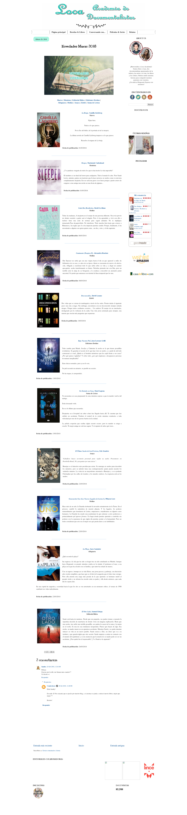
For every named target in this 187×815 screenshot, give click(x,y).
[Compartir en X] (49, 652)
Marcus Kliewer (138, 228)
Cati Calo (137, 220)
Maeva (59, 100)
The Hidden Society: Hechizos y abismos (140, 208)
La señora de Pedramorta (138, 217)
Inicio (81, 745)
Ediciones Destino (93, 100)
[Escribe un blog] (47, 652)
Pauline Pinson (138, 234)
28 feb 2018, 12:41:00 (54, 666)
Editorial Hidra (78, 100)
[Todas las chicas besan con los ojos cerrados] (129, 154)
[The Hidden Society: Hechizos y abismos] (132, 210)
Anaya (77, 103)
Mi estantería (140, 195)
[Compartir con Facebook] (51, 652)
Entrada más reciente (42, 745)
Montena (67, 100)
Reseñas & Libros (77, 32)
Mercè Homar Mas (139, 202)
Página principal (58, 32)
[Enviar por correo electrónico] (45, 652)
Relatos (132, 32)
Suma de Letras (93, 103)
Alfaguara (62, 103)
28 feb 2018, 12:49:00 (65, 686)
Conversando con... (97, 32)
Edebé (83, 103)
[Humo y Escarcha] (148, 154)
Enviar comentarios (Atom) (51, 750)
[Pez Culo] (132, 237)
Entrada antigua (117, 745)
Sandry (43, 666)
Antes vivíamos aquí (138, 225)
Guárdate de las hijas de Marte (139, 199)
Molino (70, 103)
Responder (44, 677)
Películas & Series (117, 32)
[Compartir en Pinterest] (53, 652)
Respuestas (47, 682)
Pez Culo (137, 232)
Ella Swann (133, 212)
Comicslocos (51, 686)
